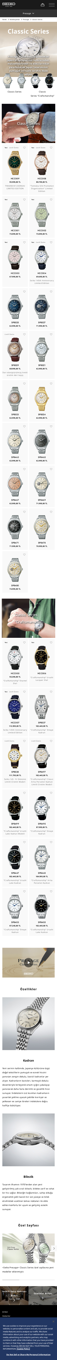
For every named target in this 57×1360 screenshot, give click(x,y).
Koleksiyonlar (15, 19)
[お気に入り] (24, 148)
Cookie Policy (23, 1348)
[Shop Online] (42, 4)
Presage (26, 19)
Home (4, 19)
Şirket (5, 1312)
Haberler (6, 1316)
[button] (51, 4)
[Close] (53, 1321)
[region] (28, 1338)
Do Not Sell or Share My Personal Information (28, 1354)
